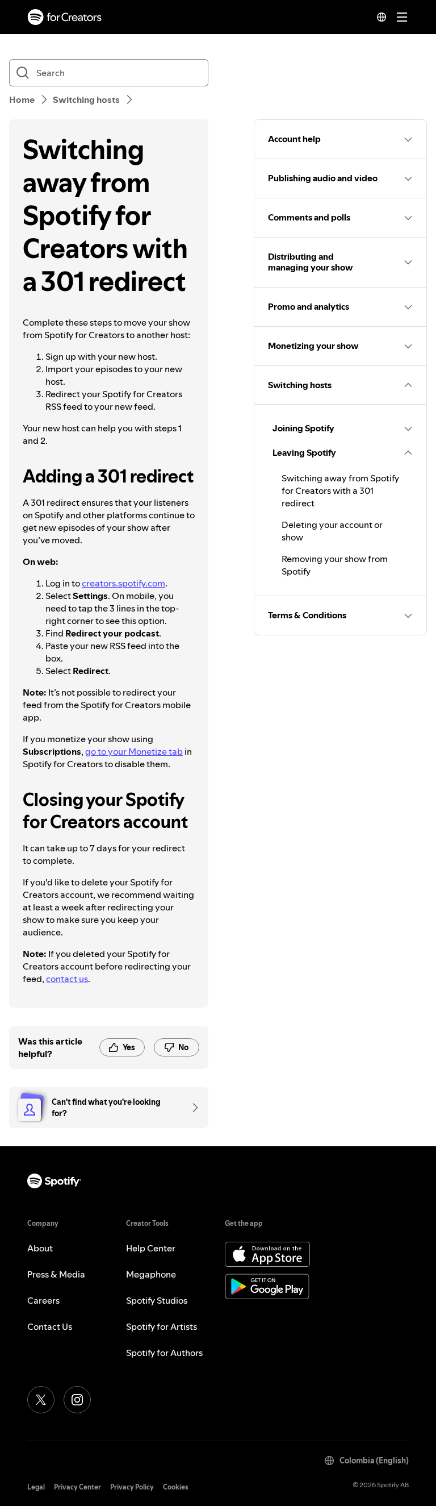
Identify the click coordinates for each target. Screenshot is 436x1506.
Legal (36, 1487)
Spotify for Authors (164, 1352)
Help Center (150, 1248)
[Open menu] (402, 17)
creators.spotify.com (123, 583)
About (40, 1248)
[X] (40, 1399)
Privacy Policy (132, 1487)
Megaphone (151, 1274)
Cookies (175, 1487)
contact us (67, 978)
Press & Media (56, 1274)
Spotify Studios (156, 1300)
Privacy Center (77, 1487)
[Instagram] (77, 1399)
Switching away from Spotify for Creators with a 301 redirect (340, 490)
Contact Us (49, 1326)
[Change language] (381, 17)
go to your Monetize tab (134, 751)
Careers (43, 1300)
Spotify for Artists (161, 1326)
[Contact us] (191, 1107)
